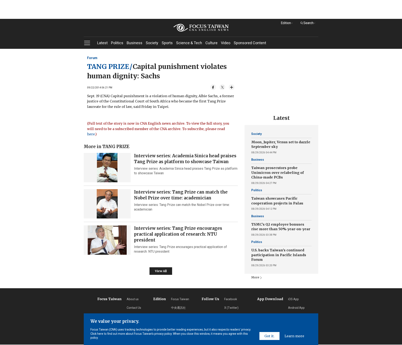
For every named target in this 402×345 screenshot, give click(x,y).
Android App (296, 307)
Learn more (294, 336)
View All (161, 271)
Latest (102, 43)
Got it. (269, 336)
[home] (201, 28)
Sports (167, 43)
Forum (92, 58)
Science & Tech (189, 43)
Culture (211, 43)
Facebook (230, 299)
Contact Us (134, 307)
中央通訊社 (178, 307)
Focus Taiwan (180, 299)
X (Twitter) (231, 307)
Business (134, 43)
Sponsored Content (250, 43)
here (91, 134)
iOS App (293, 299)
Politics (117, 43)
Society (152, 43)
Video (225, 43)
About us (133, 299)
